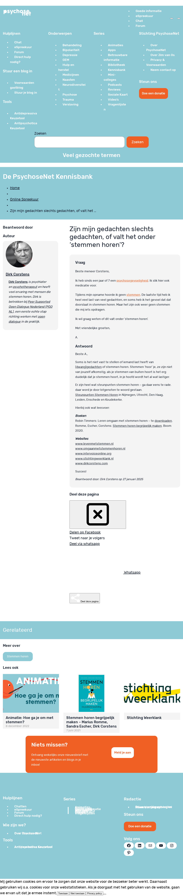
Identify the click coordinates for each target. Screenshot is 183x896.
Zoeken (40, 133)
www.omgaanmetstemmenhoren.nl (100, 448)
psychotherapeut (25, 286)
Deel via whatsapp (85, 544)
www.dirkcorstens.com (91, 463)
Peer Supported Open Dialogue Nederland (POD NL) (30, 306)
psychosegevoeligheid (132, 280)
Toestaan (63, 893)
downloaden (163, 420)
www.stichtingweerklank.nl (94, 458)
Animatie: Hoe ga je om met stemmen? (29, 720)
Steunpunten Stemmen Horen (96, 394)
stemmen (133, 294)
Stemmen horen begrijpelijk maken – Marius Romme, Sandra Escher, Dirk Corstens (91, 722)
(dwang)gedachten (88, 366)
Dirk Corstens (17, 274)
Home (15, 188)
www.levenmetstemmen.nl (94, 443)
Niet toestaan (77, 893)
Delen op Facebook (85, 532)
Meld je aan (122, 752)
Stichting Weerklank (144, 718)
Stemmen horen (17, 656)
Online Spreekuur (24, 199)
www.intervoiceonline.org (93, 453)
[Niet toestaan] (104, 894)
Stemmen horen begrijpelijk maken (137, 425)
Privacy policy (94, 893)
